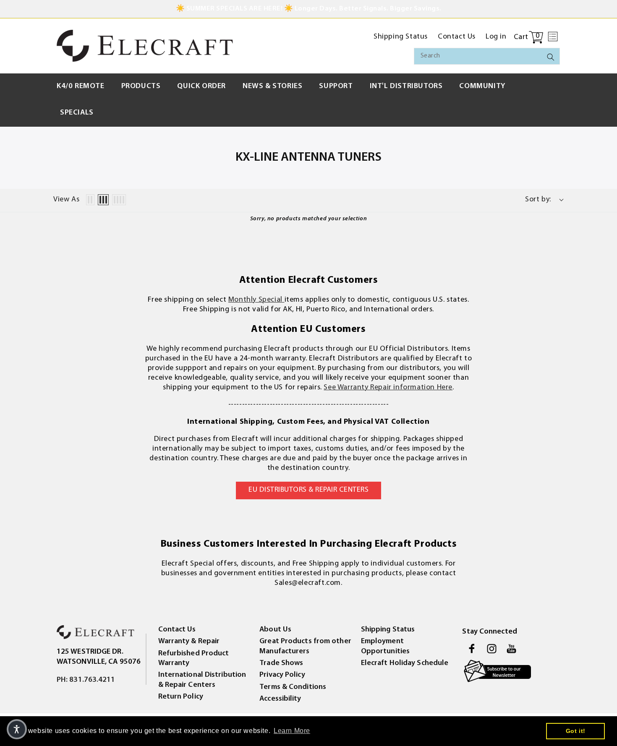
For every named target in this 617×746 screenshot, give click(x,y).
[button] (553, 36)
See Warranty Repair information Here (388, 387)
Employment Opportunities (385, 646)
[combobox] (487, 56)
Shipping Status (388, 630)
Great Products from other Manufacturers (305, 646)
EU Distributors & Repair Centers (308, 490)
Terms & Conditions (292, 687)
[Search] (550, 57)
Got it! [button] (576, 731)
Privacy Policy (282, 675)
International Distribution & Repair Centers (202, 680)
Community (482, 86)
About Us (275, 630)
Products (141, 86)
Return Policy (180, 697)
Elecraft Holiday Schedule (405, 663)
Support (336, 86)
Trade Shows (281, 663)
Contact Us (177, 630)
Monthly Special (256, 300)
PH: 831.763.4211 (86, 680)
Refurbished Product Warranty (193, 658)
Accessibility (280, 699)
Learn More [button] (292, 730)
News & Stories (272, 86)
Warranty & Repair (189, 641)
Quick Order (201, 86)
